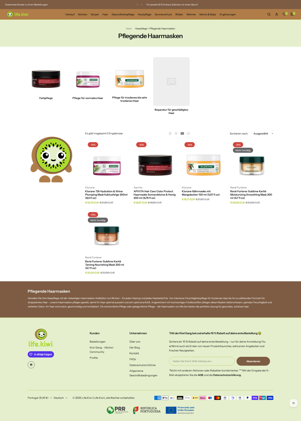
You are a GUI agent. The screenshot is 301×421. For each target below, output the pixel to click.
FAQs (132, 359)
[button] (137, 4)
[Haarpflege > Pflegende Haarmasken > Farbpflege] (46, 75)
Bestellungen (98, 341)
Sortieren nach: (239, 133)
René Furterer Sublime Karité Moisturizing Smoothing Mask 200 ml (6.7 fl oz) (251, 195)
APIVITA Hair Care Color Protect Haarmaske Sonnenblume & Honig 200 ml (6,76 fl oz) (155, 195)
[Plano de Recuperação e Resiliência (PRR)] (117, 410)
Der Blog (134, 347)
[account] (276, 14)
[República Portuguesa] (147, 410)
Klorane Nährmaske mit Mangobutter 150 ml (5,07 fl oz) (201, 193)
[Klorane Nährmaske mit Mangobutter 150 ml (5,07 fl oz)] (203, 161)
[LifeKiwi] (17, 14)
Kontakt (134, 353)
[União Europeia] (180, 410)
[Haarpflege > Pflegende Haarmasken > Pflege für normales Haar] (88, 75)
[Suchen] (269, 14)
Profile (94, 357)
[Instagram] (31, 364)
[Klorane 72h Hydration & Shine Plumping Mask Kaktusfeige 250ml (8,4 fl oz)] (106, 161)
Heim (129, 28)
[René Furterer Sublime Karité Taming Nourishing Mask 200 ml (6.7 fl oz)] (106, 231)
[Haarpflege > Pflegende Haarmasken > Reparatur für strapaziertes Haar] (171, 81)
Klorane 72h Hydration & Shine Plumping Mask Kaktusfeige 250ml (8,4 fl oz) (106, 195)
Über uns (134, 341)
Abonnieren (253, 361)
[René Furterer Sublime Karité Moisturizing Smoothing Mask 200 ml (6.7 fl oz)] (251, 161)
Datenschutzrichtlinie (142, 365)
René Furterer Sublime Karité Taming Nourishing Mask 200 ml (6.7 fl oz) (104, 265)
